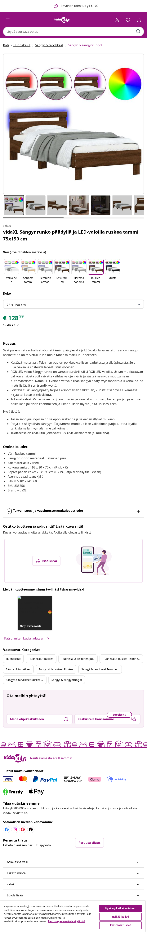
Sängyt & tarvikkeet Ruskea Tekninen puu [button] (26, 680)
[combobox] (73, 31)
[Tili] (117, 20)
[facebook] (7, 829)
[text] (13, 319)
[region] (72, 916)
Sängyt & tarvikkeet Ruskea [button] (56, 669)
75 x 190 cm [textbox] (16, 304)
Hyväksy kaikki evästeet (120, 908)
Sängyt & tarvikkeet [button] (18, 669)
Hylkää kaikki (120, 916)
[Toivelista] (128, 20)
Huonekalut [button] (13, 659)
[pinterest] (23, 829)
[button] (11, 271)
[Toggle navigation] (7, 19)
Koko (7, 293)
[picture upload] (94, 561)
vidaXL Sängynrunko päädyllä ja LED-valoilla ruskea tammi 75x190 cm (70, 235)
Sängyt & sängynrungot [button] (66, 680)
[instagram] (15, 829)
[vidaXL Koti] (62, 20)
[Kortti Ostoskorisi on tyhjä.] (139, 20)
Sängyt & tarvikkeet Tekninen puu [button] (101, 669)
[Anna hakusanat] (138, 31)
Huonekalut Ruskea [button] (41, 659)
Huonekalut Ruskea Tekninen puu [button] (123, 659)
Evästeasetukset (120, 925)
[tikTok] (31, 829)
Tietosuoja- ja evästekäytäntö (66, 921)
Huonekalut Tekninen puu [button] (78, 659)
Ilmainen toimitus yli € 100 (79, 6)
